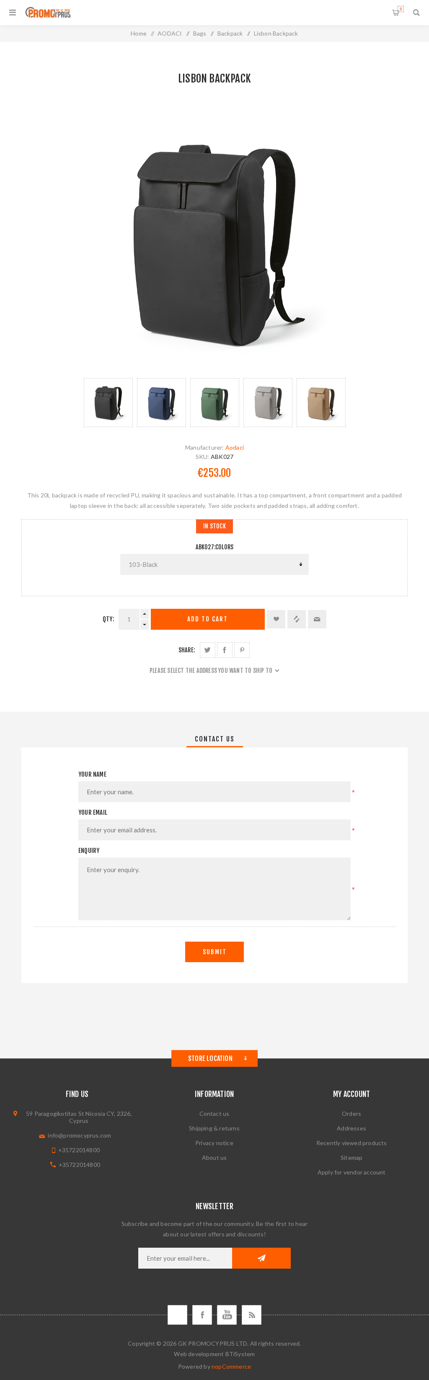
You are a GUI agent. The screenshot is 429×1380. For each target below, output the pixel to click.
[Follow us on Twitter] (177, 1315)
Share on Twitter (207, 650)
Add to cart (207, 619)
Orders (351, 1113)
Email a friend (317, 619)
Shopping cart (401, 9)
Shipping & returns (214, 1128)
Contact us (214, 1113)
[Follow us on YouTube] (227, 1315)
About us (214, 1157)
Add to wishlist (276, 619)
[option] (108, 402)
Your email (92, 812)
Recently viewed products (351, 1142)
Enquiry (88, 851)
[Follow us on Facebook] (202, 1315)
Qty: (108, 619)
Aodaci (234, 447)
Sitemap (351, 1157)
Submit (215, 952)
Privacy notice (214, 1142)
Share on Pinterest (242, 650)
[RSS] (251, 1315)
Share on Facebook (225, 650)
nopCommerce (231, 1366)
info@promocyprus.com (79, 1135)
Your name (92, 774)
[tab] (214, 739)
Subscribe (261, 1258)
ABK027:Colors (215, 547)
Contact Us (215, 739)
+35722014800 (79, 1149)
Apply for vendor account (352, 1172)
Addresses (351, 1128)
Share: (186, 650)
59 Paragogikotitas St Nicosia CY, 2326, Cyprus (79, 1117)
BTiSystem (240, 1353)
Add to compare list (296, 619)
